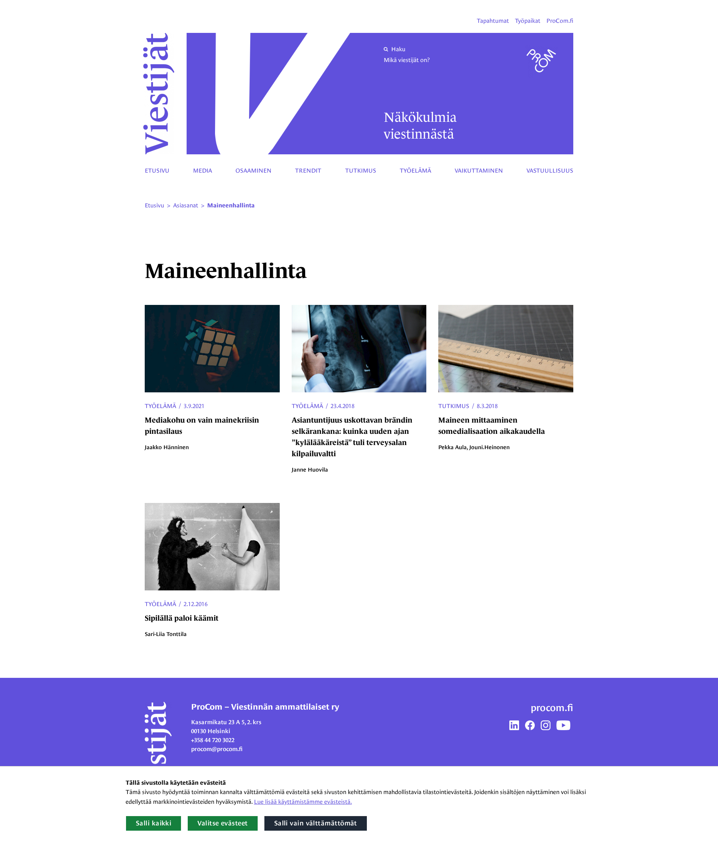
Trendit (308, 170)
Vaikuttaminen (479, 170)
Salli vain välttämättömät (315, 823)
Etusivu (157, 170)
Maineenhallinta (231, 205)
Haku (398, 49)
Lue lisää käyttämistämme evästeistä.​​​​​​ (303, 801)
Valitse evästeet (222, 823)
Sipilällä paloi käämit (181, 618)
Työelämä (415, 170)
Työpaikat (527, 20)
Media (202, 170)
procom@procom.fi (217, 749)
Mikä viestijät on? (407, 60)
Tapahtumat (493, 20)
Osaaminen (253, 170)
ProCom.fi (559, 20)
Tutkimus (360, 170)
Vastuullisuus (550, 170)
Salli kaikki (153, 823)
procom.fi (552, 707)
